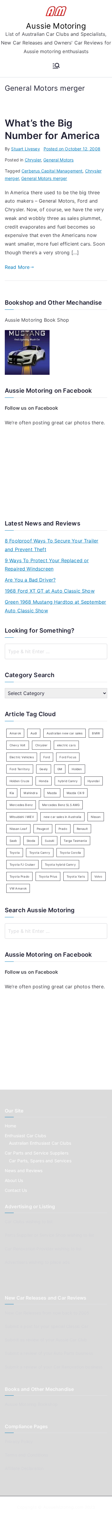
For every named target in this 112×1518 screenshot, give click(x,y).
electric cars (66, 745)
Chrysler (33, 159)
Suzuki (49, 840)
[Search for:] (56, 651)
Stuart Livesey (25, 148)
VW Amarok (18, 888)
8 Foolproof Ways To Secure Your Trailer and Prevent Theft (51, 545)
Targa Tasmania (75, 840)
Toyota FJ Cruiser (22, 864)
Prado (63, 828)
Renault (82, 828)
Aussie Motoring (56, 25)
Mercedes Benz (21, 805)
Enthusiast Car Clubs (25, 1135)
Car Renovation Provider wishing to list (43, 1248)
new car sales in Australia (62, 817)
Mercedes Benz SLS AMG (60, 805)
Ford (46, 757)
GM (59, 769)
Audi (33, 733)
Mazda (52, 793)
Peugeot (43, 828)
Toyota (15, 852)
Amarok (15, 733)
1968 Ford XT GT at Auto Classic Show (50, 591)
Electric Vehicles (22, 757)
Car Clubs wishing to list (29, 1221)
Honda (43, 781)
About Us (14, 1180)
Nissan (96, 817)
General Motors (58, 159)
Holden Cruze (19, 781)
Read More (17, 267)
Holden (77, 769)
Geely (43, 769)
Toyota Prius (48, 876)
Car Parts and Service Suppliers (36, 1152)
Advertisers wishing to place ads (37, 1262)
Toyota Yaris (76, 876)
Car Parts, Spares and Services (40, 1160)
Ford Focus (67, 757)
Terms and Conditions (26, 1454)
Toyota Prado (19, 876)
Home (10, 1125)
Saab (13, 840)
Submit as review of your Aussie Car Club (46, 1339)
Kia (12, 793)
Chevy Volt (18, 745)
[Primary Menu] (56, 66)
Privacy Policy (19, 1441)
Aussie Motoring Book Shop (37, 320)
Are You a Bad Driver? (30, 580)
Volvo (98, 876)
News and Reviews (24, 1170)
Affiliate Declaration (24, 1468)
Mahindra (30, 793)
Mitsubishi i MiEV (22, 817)
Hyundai (93, 781)
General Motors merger (44, 178)
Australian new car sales (65, 733)
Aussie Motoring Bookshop (31, 1404)
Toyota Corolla (70, 852)
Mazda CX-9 (76, 793)
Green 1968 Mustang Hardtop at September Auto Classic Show (55, 606)
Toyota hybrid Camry (60, 864)
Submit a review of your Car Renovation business (54, 1366)
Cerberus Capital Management (52, 170)
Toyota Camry (39, 852)
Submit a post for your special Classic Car (46, 1326)
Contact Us (16, 1190)
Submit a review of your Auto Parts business (49, 1353)
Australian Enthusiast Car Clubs (40, 1143)
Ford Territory (20, 769)
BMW (95, 733)
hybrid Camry (68, 781)
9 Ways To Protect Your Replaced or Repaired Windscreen (47, 564)
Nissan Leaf (18, 828)
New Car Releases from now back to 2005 (47, 1312)
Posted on (72, 148)
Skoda (31, 840)
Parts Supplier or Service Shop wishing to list (49, 1234)
